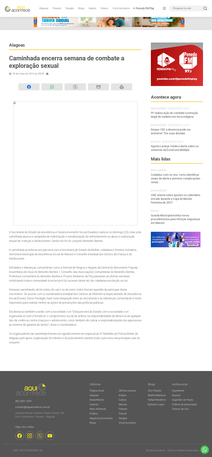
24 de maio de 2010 (23, 73)
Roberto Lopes (156, 404)
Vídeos (104, 8)
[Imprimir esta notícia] (121, 86)
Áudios (92, 8)
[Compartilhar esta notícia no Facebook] (29, 86)
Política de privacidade (184, 404)
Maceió (123, 404)
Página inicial (97, 390)
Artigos (122, 395)
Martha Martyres (157, 395)
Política (94, 413)
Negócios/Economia (101, 418)
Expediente (178, 390)
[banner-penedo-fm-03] (177, 85)
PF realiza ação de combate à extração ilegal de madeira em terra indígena (174, 114)
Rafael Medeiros (157, 399)
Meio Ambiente (98, 408)
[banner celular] (176, 247)
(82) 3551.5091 (23, 401)
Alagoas (43, 8)
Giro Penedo (155, 390)
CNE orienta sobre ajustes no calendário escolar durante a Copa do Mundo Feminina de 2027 (175, 198)
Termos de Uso (180, 408)
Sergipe (69, 8)
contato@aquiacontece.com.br (32, 407)
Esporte (94, 404)
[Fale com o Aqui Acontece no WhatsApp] (205, 450)
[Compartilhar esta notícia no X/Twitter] (75, 86)
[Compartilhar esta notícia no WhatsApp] (52, 86)
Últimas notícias (127, 390)
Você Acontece (121, 8)
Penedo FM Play (145, 8)
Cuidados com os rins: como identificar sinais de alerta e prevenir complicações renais (175, 178)
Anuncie (176, 395)
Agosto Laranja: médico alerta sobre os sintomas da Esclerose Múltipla (175, 148)
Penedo (57, 8)
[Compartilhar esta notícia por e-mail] (98, 86)
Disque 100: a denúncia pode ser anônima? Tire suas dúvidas (171, 131)
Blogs (81, 8)
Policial (122, 413)
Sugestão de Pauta (182, 399)
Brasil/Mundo (97, 399)
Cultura (122, 399)
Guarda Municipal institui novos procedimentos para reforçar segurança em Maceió (175, 219)
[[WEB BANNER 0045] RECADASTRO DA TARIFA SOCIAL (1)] (109, 26)
